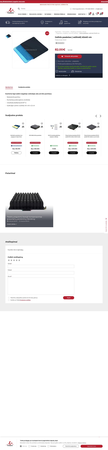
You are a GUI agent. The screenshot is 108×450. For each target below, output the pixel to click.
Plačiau (16, 153)
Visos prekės (22, 14)
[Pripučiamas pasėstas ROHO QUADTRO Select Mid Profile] (73, 127)
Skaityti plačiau (82, 443)
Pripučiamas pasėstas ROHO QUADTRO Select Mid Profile (72, 136)
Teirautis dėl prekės (71, 56)
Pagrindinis (58, 31)
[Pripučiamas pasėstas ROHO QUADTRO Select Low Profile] (91, 127)
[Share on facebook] (69, 75)
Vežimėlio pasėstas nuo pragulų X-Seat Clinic (16, 136)
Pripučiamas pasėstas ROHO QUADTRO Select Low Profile (91, 136)
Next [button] (100, 116)
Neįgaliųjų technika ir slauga (78, 31)
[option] (30, 49)
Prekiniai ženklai (59, 14)
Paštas (9, 270)
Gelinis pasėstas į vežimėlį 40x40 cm (89, 33)
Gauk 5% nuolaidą (106, 226)
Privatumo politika (25, 300)
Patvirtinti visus (91, 446)
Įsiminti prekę (62, 71)
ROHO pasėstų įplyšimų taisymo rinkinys (54, 136)
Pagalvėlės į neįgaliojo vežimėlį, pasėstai (67, 33)
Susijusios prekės (24, 87)
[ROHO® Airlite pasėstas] (35, 127)
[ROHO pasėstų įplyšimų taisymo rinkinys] (54, 127)
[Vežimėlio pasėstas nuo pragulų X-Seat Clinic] (16, 127)
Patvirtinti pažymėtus (71, 446)
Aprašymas (9, 87)
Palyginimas (78, 71)
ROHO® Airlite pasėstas (35, 135)
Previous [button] (96, 116)
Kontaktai (81, 14)
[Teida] (10, 11)
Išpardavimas (71, 14)
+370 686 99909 (89, 9)
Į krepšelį (35, 152)
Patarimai (48, 14)
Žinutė (9, 276)
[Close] (106, 218)
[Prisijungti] (93, 14)
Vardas (9, 263)
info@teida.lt (99, 9)
